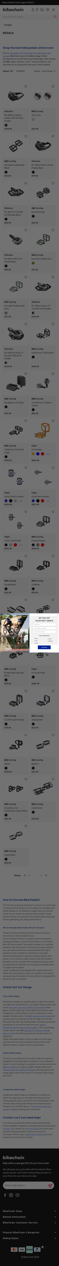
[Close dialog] (57, 615)
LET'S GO (44, 647)
